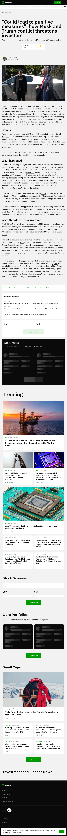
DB (5, 566)
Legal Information (7, 802)
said (22, 242)
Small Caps (8, 709)
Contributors (6, 794)
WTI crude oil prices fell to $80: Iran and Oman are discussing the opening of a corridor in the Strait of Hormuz (30, 443)
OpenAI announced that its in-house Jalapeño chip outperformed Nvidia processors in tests (31, 527)
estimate (15, 232)
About (4, 790)
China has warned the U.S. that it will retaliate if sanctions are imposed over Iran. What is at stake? (48, 543)
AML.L (6, 548)
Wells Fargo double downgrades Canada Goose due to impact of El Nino (31, 713)
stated (62, 196)
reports (33, 209)
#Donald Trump (19, 288)
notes (48, 142)
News (9, 12)
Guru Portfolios (15, 614)
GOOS (6, 719)
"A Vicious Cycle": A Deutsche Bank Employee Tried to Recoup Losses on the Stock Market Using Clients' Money (17, 560)
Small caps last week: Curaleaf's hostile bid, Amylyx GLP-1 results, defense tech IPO (49, 746)
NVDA (11, 482)
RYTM (6, 751)
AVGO (6, 531)
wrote (43, 193)
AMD (37, 482)
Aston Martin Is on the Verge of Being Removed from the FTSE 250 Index (17, 542)
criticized (30, 172)
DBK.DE (10, 566)
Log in (58, 2)
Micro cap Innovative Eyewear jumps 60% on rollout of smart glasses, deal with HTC (17, 730)
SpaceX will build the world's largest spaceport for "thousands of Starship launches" (16, 476)
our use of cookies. (16, 832)
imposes (30, 224)
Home (4, 12)
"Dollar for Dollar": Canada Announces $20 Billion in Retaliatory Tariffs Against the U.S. (48, 560)
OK (62, 831)
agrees (54, 263)
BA (42, 735)
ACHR (38, 735)
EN (9, 810)
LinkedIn (4, 822)
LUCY (6, 735)
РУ (4, 810)
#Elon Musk (8, 288)
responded (13, 177)
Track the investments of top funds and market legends (25, 619)
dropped (5, 136)
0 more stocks (33, 332)
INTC (42, 482)
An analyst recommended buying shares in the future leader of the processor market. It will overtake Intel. (49, 476)
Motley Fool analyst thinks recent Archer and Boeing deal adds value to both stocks (48, 730)
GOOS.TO (12, 719)
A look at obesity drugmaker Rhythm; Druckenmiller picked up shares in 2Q (17, 746)
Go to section (33, 603)
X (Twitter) (5, 818)
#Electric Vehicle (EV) (41, 288)
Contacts (4, 798)
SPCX (6, 482)
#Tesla (29, 288)
